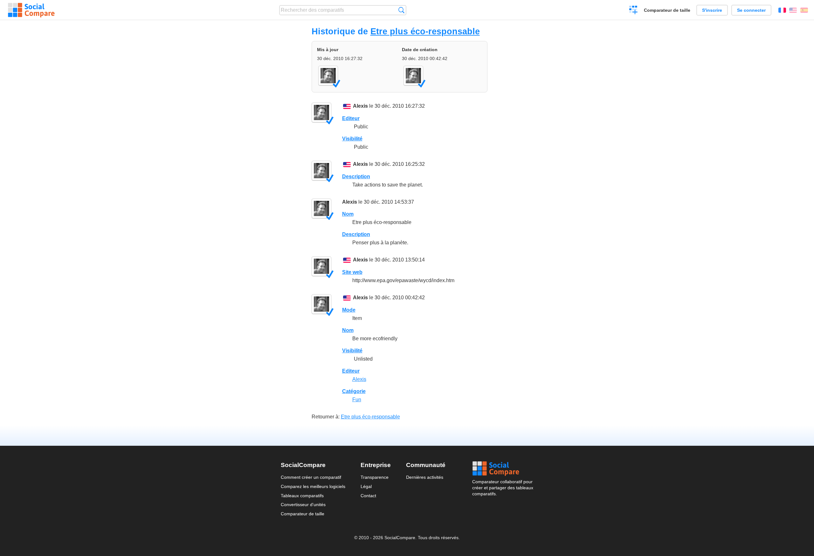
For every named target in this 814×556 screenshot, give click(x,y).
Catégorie (354, 391)
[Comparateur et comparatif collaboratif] (31, 10)
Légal (366, 486)
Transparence (375, 477)
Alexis (360, 106)
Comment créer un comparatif (311, 477)
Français (782, 10)
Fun (356, 399)
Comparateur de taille (667, 10)
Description (356, 176)
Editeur (351, 118)
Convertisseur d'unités (303, 504)
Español (804, 10)
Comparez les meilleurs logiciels (313, 486)
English (793, 10)
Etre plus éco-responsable (425, 31)
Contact (368, 495)
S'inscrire (712, 10)
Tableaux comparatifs (302, 495)
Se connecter (751, 10)
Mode (348, 310)
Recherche (401, 10)
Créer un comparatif (633, 10)
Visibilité (352, 138)
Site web (352, 272)
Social (502, 468)
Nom (348, 214)
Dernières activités (424, 477)
